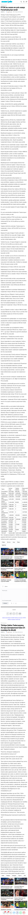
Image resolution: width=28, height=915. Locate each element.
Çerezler (20, 617)
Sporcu (20, 875)
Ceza (14, 542)
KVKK (24, 617)
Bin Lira (8, 542)
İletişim (9, 617)
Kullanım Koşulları (11, 619)
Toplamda (4, 545)
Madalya (8, 875)
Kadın (3, 875)
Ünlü (25, 875)
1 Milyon (3, 542)
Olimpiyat (14, 875)
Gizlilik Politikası (14, 617)
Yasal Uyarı (18, 619)
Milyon (18, 542)
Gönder (5, 603)
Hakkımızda (4, 617)
